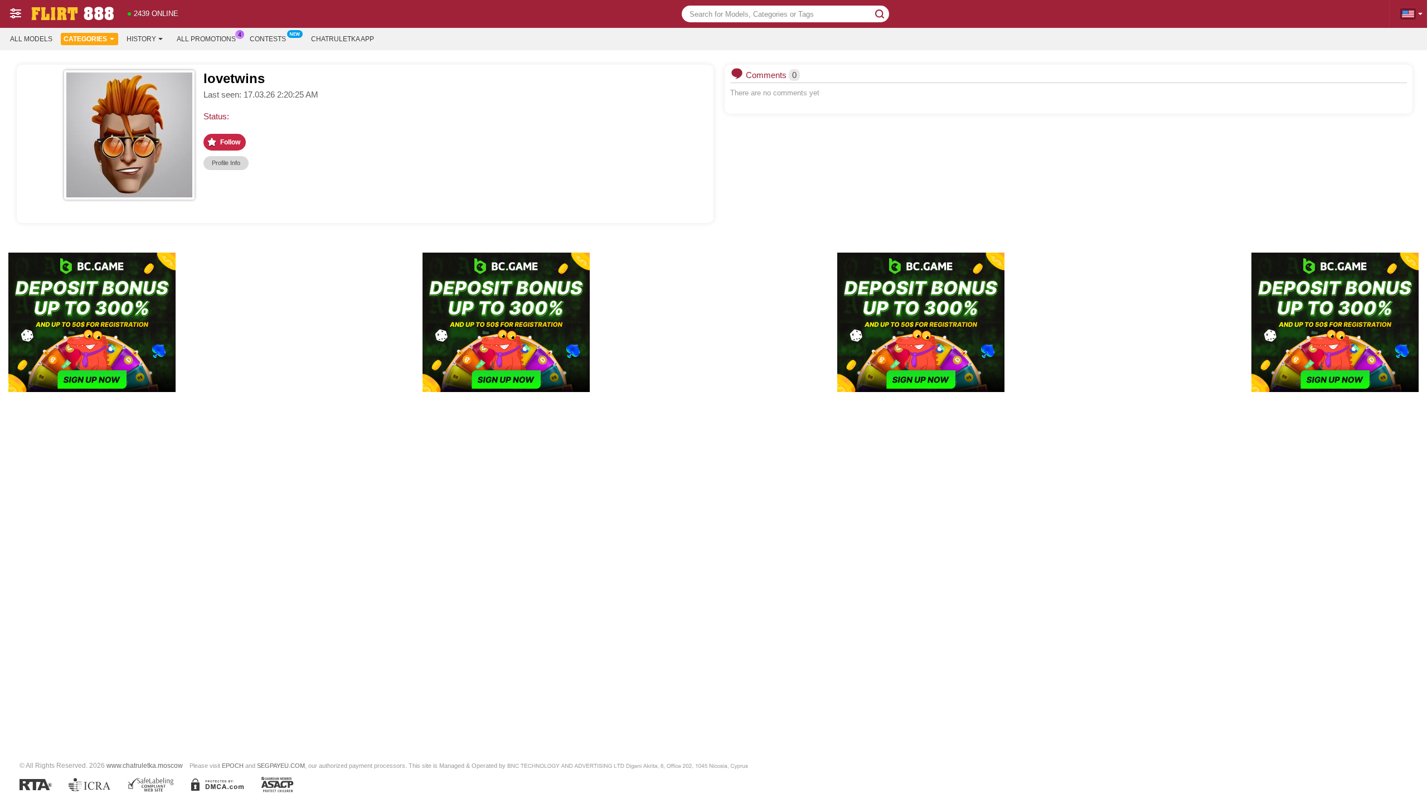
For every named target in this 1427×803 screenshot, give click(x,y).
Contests (268, 39)
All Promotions (206, 39)
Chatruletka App (342, 39)
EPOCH (233, 765)
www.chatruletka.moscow (144, 765)
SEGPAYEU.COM (281, 765)
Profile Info (226, 162)
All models (31, 39)
